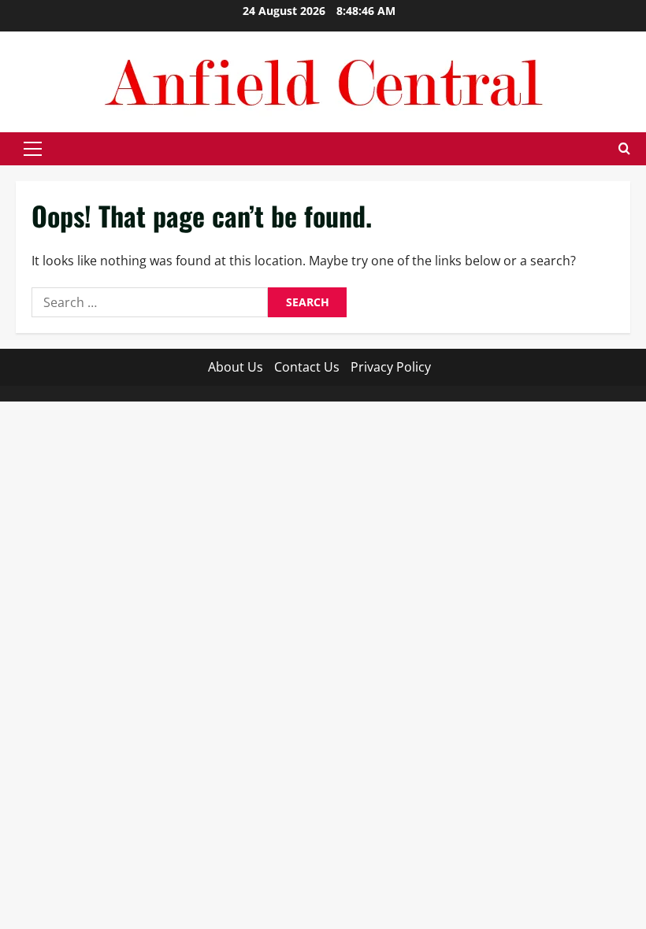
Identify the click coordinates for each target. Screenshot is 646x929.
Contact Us (307, 367)
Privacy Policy (391, 367)
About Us (235, 367)
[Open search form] (624, 149)
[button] (33, 148)
